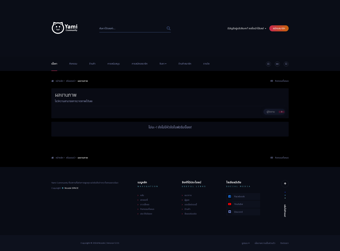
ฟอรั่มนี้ (158, 28)
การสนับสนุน (113, 63)
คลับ (142, 195)
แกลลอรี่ (144, 200)
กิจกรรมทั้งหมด (147, 209)
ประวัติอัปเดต (146, 213)
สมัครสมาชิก (279, 28)
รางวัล (206, 63)
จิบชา (162, 63)
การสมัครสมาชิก (140, 63)
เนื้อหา (54, 63)
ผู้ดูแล (187, 200)
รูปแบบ (245, 243)
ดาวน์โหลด (144, 204)
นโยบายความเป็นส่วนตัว (265, 243)
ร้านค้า (92, 63)
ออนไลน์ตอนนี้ (191, 204)
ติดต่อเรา (284, 243)
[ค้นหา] (168, 28)
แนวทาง (188, 195)
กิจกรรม (73, 63)
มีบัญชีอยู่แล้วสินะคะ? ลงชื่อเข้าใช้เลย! (246, 28)
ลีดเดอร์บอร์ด (191, 213)
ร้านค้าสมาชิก (184, 63)
